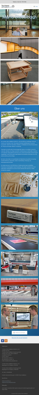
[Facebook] (2, 340)
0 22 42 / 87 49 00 (21, 2)
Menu (36, 6)
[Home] (8, 6)
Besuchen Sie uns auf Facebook (19, 337)
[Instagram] (6, 340)
